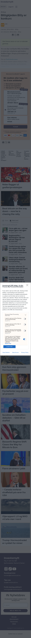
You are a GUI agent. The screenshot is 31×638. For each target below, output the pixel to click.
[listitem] (15, 315)
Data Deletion (6, 352)
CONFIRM (9, 346)
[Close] (27, 285)
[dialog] (15, 319)
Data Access (15, 352)
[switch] (24, 319)
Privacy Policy (24, 352)
